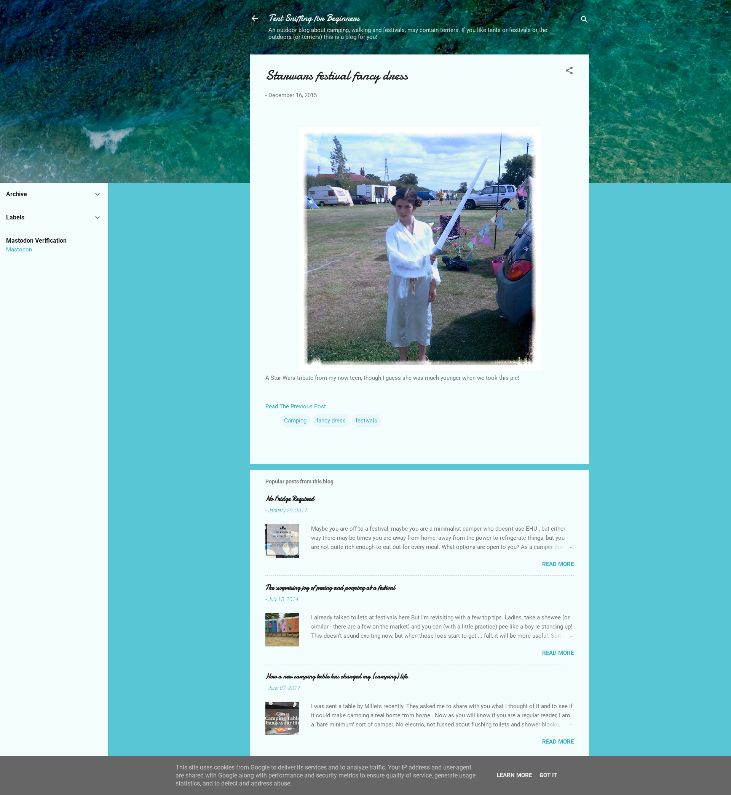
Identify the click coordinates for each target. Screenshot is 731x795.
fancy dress (331, 420)
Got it (548, 775)
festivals (366, 420)
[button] (569, 72)
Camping (295, 420)
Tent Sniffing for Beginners (313, 18)
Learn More (514, 775)
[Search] (584, 20)
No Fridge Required (289, 499)
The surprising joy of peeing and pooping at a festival (330, 587)
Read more (558, 564)
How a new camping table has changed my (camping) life (336, 676)
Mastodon (19, 249)
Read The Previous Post (295, 406)
